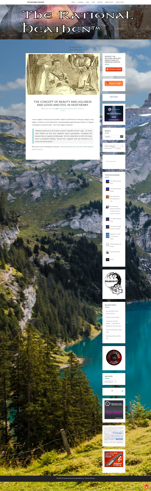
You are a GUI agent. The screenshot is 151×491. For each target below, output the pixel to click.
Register (99, 2)
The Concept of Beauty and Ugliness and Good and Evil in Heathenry (63, 103)
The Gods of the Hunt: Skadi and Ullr (115, 198)
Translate (118, 148)
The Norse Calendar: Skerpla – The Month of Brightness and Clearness (113, 323)
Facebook (80, 2)
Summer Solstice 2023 (112, 317)
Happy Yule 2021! (115, 252)
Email (87, 2)
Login (93, 2)
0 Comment (80, 108)
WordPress (79, 478)
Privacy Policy (109, 2)
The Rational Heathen (35, 2)
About (73, 2)
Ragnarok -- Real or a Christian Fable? (115, 236)
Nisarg (92, 478)
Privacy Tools (120, 2)
